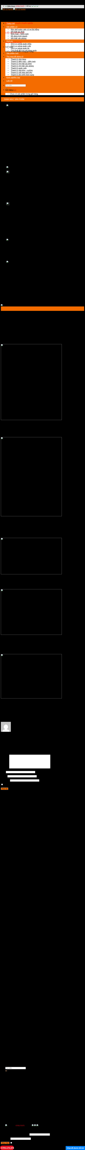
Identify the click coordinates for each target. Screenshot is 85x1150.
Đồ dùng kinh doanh (19, 36)
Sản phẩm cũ (11, 27)
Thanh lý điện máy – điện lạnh (23, 61)
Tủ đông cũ (15, 141)
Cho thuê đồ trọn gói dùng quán (24, 50)
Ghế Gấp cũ (16, 199)
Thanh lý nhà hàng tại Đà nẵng (17, 839)
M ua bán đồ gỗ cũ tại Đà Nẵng (27, 814)
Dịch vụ (9, 41)
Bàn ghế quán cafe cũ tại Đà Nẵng (25, 29)
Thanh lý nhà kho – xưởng (22, 70)
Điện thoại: (15, 6)
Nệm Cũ (14, 235)
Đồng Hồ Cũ (16, 244)
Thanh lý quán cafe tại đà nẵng (18, 837)
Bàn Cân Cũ (16, 181)
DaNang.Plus (6, 1064)
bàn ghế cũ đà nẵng (50, 814)
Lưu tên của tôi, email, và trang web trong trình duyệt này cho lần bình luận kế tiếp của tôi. (41, 785)
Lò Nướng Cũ (16, 163)
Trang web (5, 780)
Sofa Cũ (14, 218)
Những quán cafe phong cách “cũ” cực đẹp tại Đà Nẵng (24, 740)
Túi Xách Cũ (16, 257)
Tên (3, 772)
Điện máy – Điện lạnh (20, 34)
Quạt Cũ (14, 150)
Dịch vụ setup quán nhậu (21, 44)
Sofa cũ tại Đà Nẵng (54, 721)
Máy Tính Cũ (16, 186)
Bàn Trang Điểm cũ (19, 213)
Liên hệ (9, 81)
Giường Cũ (15, 231)
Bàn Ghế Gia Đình (18, 209)
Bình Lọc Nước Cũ (18, 158)
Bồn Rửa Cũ (16, 222)
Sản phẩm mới (12, 53)
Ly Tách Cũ (15, 275)
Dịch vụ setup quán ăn (20, 48)
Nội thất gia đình (17, 32)
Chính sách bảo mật (13, 826)
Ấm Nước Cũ (16, 154)
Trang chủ (10, 23)
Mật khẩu (5, 1139)
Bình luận (5, 768)
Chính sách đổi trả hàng (15, 824)
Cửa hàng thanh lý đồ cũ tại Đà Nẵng (16, 797)
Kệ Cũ (13, 266)
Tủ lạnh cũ (15, 110)
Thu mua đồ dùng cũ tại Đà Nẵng (18, 841)
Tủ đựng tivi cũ (17, 227)
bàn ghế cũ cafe (67, 814)
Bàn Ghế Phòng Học (19, 177)
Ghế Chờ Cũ (16, 195)
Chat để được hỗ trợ (75, 1148)
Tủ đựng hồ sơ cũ (18, 280)
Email (4, 776)
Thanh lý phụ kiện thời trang (22, 75)
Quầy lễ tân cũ (17, 284)
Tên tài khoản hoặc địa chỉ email (15, 1134)
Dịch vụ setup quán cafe (21, 46)
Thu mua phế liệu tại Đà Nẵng (17, 845)
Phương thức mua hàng (15, 829)
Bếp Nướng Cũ (17, 128)
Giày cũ (14, 249)
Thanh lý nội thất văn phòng (22, 66)
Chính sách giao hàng (14, 822)
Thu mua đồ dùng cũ (14, 57)
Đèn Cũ (14, 190)
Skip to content (27, 2)
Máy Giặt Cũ (16, 123)
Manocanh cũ (16, 253)
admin (46, 303)
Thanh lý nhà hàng (18, 59)
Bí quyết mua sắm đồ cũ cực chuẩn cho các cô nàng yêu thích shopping (31, 742)
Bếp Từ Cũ (15, 145)
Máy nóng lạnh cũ (18, 132)
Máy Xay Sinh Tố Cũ (19, 119)
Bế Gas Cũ (15, 114)
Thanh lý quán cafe (19, 68)
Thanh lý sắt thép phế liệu (21, 73)
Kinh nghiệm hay (13, 77)
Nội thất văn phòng (18, 38)
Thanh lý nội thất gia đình (21, 64)
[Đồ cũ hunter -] (13, 9)
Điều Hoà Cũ (16, 136)
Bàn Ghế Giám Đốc (19, 271)
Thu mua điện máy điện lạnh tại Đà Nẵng (22, 843)
